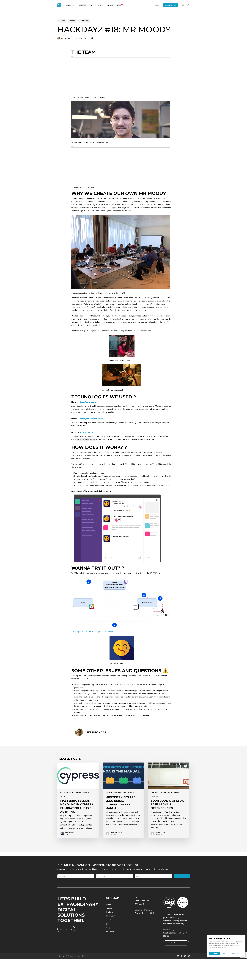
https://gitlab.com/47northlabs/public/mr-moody (92, 631)
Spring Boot (122, 792)
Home (108, 904)
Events (72, 21)
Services (109, 908)
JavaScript (78, 792)
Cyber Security (155, 792)
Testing (62, 796)
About (108, 920)
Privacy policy (236, 953)
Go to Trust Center (176, 943)
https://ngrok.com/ (87, 402)
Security (177, 792)
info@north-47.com (148, 910)
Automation (64, 792)
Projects (109, 912)
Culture (62, 21)
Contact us (110, 931)
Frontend (164, 792)
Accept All (215, 953)
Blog (108, 927)
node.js (170, 792)
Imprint (72, 956)
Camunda (109, 792)
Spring (115, 792)
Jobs (108, 923)
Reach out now (66, 929)
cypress (71, 792)
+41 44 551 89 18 (147, 913)
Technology (84, 21)
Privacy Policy (80, 956)
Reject (224, 953)
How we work (111, 916)
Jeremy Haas (66, 38)
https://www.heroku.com (91, 419)
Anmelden (182, 876)
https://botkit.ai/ (86, 432)
